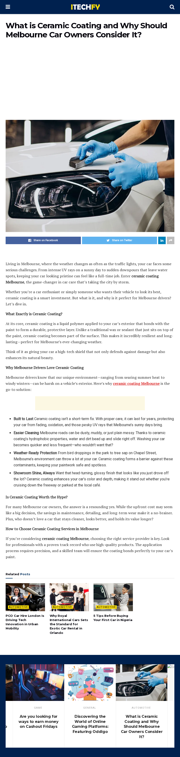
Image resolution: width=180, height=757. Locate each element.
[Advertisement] (90, 82)
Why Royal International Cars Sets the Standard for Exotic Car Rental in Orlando (69, 624)
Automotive (18, 607)
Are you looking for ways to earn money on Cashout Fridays (38, 721)
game (38, 707)
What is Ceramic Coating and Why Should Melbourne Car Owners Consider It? (142, 726)
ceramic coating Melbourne (136, 383)
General (89, 707)
